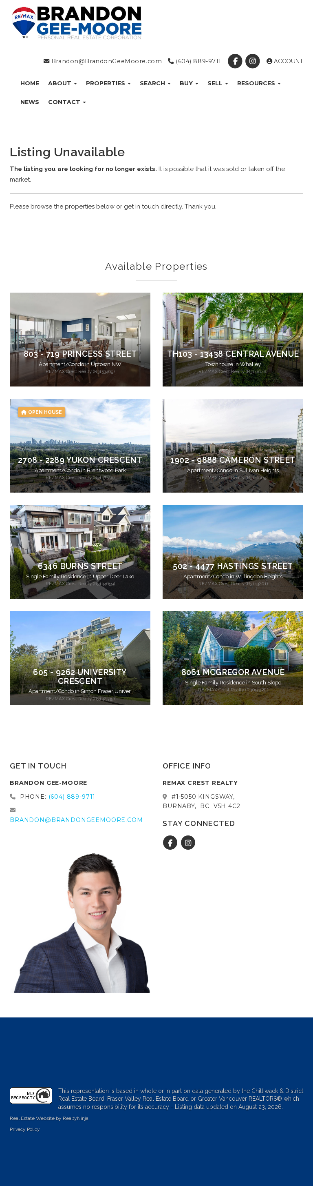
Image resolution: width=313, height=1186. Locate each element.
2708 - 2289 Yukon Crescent (80, 460)
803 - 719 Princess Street (80, 354)
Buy (187, 83)
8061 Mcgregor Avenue (233, 672)
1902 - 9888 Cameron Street (232, 460)
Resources (257, 83)
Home (29, 83)
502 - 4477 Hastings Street (233, 566)
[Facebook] (236, 61)
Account (287, 61)
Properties (106, 83)
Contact (65, 102)
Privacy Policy (25, 1129)
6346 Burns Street (80, 566)
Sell (215, 83)
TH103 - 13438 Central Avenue (233, 354)
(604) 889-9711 (197, 61)
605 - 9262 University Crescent (80, 677)
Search (153, 83)
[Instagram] (253, 61)
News (29, 102)
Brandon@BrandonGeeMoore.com (105, 61)
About (60, 83)
